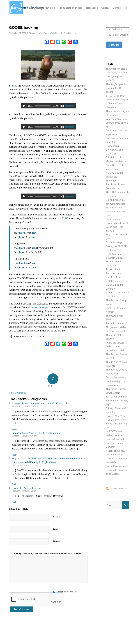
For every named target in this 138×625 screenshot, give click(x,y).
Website (56, 541)
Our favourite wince (116, 308)
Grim (113, 219)
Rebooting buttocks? (116, 323)
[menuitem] (29, 8)
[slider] (70, 126)
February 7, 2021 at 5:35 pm (24, 491)
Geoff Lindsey (70, 33)
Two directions (113, 273)
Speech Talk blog (51, 33)
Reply (14, 429)
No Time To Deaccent (117, 138)
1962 (108, 319)
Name (56, 516)
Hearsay (110, 311)
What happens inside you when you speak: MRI (117, 123)
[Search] (126, 8)
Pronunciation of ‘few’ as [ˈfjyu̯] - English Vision (36, 433)
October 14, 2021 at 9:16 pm (24, 436)
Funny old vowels (115, 342)
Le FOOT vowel (114, 431)
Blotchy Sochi (113, 281)
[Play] (24, 106)
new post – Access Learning (26, 488)
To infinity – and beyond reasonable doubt (115, 211)
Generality (111, 265)
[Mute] (62, 127)
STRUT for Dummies (117, 396)
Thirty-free (111, 180)
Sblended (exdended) (117, 223)
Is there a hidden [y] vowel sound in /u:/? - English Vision (41, 403)
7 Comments (34, 33)
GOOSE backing (114, 284)
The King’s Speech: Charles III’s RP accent (116, 88)
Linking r (110, 288)
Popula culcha (113, 277)
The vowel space (114, 315)
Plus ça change (114, 242)
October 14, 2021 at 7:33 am (24, 465)
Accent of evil (113, 269)
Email (56, 529)
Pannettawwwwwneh (116, 466)
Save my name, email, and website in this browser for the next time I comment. (48, 553)
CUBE (65, 218)
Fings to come (113, 261)
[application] (48, 126)
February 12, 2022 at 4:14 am (25, 406)
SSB (14, 85)
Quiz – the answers (116, 377)
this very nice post (40, 307)
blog (119, 488)
